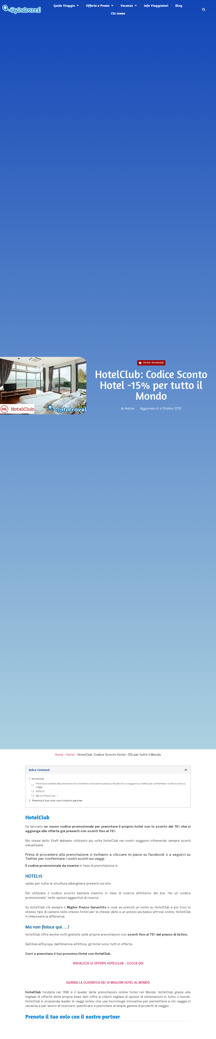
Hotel (146, 363)
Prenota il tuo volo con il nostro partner (57, 800)
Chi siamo (118, 13)
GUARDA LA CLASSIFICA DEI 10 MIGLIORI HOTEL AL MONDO (108, 982)
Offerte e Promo (98, 5)
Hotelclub (158, 363)
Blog (178, 5)
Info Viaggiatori (156, 5)
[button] (204, 9)
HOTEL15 (40, 791)
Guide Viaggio (64, 5)
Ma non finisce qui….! (47, 796)
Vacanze (126, 5)
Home (59, 754)
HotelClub (38, 779)
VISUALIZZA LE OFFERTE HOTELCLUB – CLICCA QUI (108, 963)
